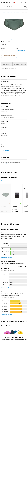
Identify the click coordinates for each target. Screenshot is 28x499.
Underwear (9, 12)
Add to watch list (21, 64)
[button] (14, 56)
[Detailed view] (14, 249)
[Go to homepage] (5, 2)
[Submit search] (9, 7)
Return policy (4, 164)
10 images (14, 40)
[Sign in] (17, 2)
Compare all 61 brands (6, 257)
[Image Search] (25, 6)
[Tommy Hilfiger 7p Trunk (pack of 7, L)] (16, 198)
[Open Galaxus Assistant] (21, 3)
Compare (7, 64)
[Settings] (13, 3)
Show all (3, 181)
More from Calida (20, 49)
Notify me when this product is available (13, 58)
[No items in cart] (25, 3)
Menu (4, 7)
